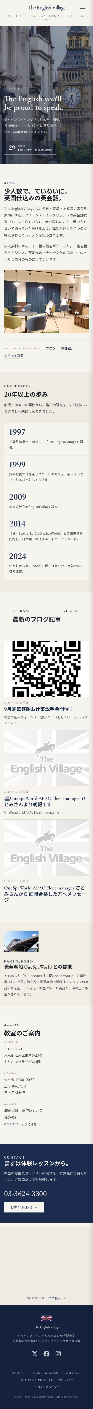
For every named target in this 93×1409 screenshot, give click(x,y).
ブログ (51, 348)
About (18, 1373)
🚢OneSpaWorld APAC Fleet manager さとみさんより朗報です (45, 802)
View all (72, 611)
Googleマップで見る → (22, 1124)
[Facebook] (46, 1353)
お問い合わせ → (24, 1207)
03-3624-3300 (25, 1194)
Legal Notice (47, 1387)
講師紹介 (67, 348)
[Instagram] (58, 1353)
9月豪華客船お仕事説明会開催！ (39, 709)
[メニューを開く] (84, 8)
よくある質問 (14, 355)
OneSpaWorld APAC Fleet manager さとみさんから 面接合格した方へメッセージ (45, 894)
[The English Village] (46, 8)
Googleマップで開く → (46, 1298)
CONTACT (72, 1373)
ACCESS (51, 1373)
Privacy (65, 1380)
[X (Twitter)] (34, 1353)
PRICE (34, 1373)
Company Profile (36, 1380)
